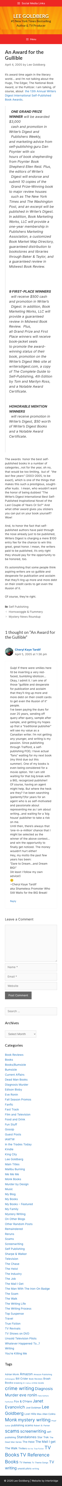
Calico (28, 1383)
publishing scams (22, 1425)
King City (11, 1154)
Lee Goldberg (31, 16)
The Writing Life (15, 1303)
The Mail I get (45, 1442)
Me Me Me (12, 1174)
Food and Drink (15, 1119)
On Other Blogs (15, 1219)
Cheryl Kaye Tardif (28, 649)
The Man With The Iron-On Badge (27, 1288)
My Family (11, 1209)
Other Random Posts (19, 1224)
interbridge (51, 1480)
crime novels (38, 1383)
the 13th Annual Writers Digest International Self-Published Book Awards (30, 95)
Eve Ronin (11, 1094)
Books (9, 1059)
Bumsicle (11, 1069)
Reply (13, 901)
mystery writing (34, 1420)
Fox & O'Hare (23, 1401)
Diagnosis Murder (16, 1084)
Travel (9, 1318)
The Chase (12, 1263)
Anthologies (10, 1379)
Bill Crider (22, 1378)
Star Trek (43, 1437)
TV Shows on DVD (17, 1333)
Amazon (26, 1374)
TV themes (25, 1462)
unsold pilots (24, 1468)
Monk (11, 1420)
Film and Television (17, 1114)
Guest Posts (13, 1134)
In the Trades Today (18, 1144)
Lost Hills (30, 1413)
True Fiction (13, 1323)
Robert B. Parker (42, 1425)
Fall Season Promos (18, 1099)
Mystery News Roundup (25, 616)
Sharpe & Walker (16, 1254)
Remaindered (14, 1229)
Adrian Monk (12, 1374)
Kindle (9, 1149)
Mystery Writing (15, 1214)
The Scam (11, 1293)
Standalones (27, 1437)
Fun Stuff (11, 1124)
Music (9, 1189)
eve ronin (28, 1394)
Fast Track (12, 1109)
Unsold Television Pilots (21, 1338)
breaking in (19, 1383)
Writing (9, 1348)
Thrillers (22, 1448)
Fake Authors (43, 1396)
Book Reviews (14, 1054)
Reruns (9, 1234)
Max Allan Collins (46, 1414)
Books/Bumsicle (15, 1064)
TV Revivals (13, 1328)
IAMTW (10, 1139)
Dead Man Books (16, 1079)
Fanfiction (9, 1402)
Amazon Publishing (43, 1374)
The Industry (13, 1273)
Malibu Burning (15, 1169)
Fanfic (9, 1104)
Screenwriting (14, 1244)
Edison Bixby (13, 1089)
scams (12, 1431)
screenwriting (33, 1431)
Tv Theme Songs (40, 1462)
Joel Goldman (33, 1407)
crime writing (19, 1388)
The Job (10, 1278)
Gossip (9, 1129)
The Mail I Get (14, 1283)
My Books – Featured (19, 1204)
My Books (11, 1199)
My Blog (10, 1194)
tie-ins (30, 1449)
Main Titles (12, 1164)
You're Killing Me (16, 1353)
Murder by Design (17, 1184)
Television (11, 1258)
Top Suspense (14, 1313)
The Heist (11, 1268)
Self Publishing (18, 606)
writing (35, 1468)
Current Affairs (14, 1074)
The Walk (11, 1298)
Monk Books (13, 1179)
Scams (9, 1239)
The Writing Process (18, 1308)
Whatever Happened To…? (22, 1343)
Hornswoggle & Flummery (26, 611)
